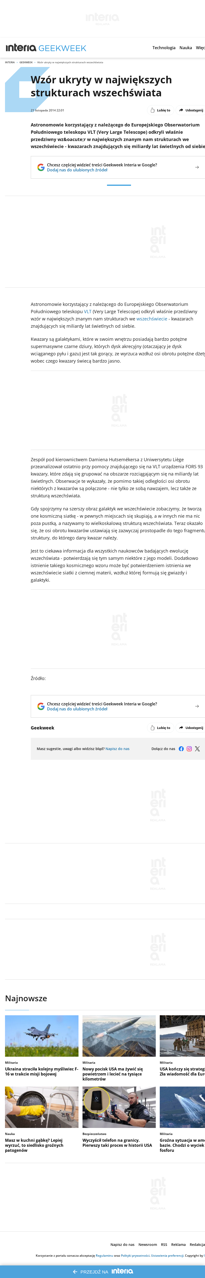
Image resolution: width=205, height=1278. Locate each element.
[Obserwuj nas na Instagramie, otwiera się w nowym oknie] (189, 749)
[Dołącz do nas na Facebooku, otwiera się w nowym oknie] (181, 749)
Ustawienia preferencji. (167, 1255)
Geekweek (26, 62)
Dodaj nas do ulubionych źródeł (102, 169)
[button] (164, 48)
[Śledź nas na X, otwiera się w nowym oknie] (197, 749)
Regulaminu (104, 1255)
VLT (88, 311)
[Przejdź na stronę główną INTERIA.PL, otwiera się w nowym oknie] (21, 48)
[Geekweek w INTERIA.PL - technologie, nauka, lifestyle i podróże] (62, 48)
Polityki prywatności (135, 1255)
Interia (10, 62)
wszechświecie (151, 319)
